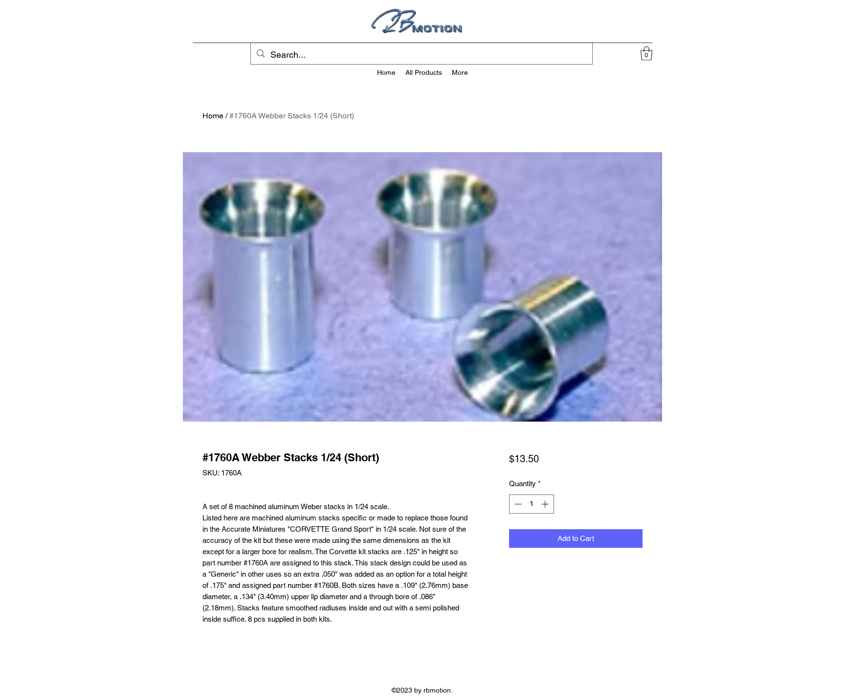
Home (212, 115)
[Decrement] (517, 504)
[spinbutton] (531, 504)
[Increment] (546, 504)
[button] (646, 53)
